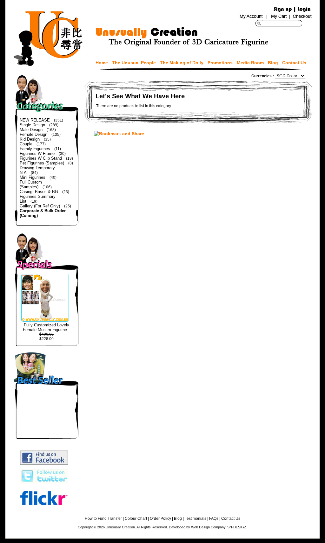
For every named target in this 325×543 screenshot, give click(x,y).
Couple (26, 144)
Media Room (250, 62)
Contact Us (294, 62)
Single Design (32, 124)
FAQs (213, 518)
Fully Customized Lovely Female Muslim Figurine (46, 327)
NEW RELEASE (35, 120)
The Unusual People (134, 62)
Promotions (220, 62)
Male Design (31, 129)
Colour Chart (136, 518)
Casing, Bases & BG (39, 191)
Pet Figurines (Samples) (42, 163)
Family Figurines (35, 148)
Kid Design (30, 139)
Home (102, 62)
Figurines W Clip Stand (41, 158)
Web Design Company (208, 527)
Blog (273, 62)
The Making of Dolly (181, 62)
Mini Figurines (32, 177)
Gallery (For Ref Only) (40, 206)
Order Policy (160, 518)
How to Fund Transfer (103, 518)
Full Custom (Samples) (31, 184)
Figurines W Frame (37, 153)
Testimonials (195, 518)
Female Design (33, 134)
